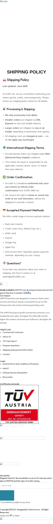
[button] (24, 292)
